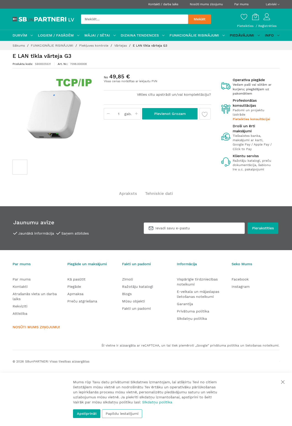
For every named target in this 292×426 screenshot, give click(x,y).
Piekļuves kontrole (94, 45)
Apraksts (128, 193)
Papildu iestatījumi (122, 413)
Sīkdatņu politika (192, 318)
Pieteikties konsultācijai (251, 119)
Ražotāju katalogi (137, 286)
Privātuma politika (193, 311)
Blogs (127, 294)
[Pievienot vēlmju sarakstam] (205, 113)
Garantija (185, 304)
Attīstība (20, 313)
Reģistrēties (267, 26)
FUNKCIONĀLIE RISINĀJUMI (52, 45)
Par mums (241, 4)
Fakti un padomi (136, 308)
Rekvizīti (20, 306)
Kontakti (20, 286)
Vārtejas (121, 45)
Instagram (241, 286)
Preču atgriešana (82, 301)
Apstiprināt (87, 413)
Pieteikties (246, 26)
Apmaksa (75, 294)
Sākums (19, 45)
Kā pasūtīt (76, 279)
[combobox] (134, 19)
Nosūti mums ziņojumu (206, 4)
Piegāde (74, 286)
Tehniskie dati (159, 193)
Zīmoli (127, 279)
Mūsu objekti (133, 301)
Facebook (240, 279)
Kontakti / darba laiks (163, 4)
